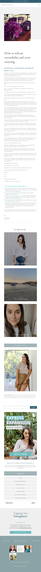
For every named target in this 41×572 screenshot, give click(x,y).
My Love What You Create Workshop (13, 192)
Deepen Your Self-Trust (20, 484)
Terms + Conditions (17, 561)
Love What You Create (20, 491)
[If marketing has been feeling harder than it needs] (20, 548)
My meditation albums (10, 200)
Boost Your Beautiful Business (20, 481)
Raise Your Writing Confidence (20, 494)
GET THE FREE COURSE (20, 532)
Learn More (25, 1)
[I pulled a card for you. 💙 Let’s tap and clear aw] (28, 548)
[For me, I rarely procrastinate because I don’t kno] (12, 548)
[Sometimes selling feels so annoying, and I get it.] (12, 556)
